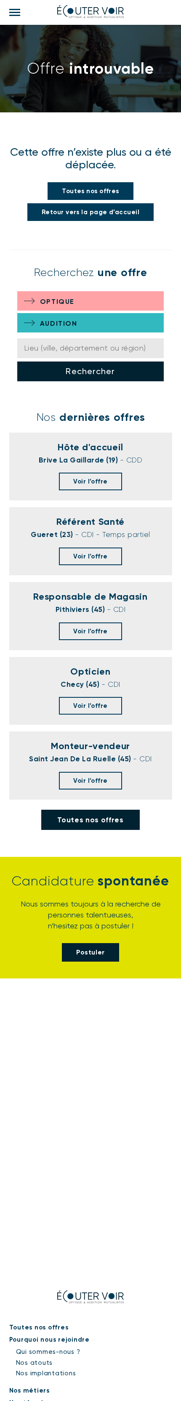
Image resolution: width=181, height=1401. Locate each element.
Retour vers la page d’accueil (90, 212)
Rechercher (90, 371)
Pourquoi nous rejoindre (49, 1339)
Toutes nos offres (90, 191)
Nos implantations (46, 1373)
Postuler (90, 952)
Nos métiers (29, 1390)
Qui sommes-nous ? (48, 1352)
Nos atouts (34, 1362)
